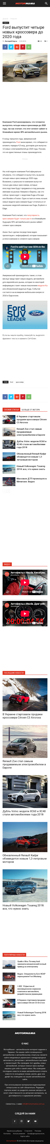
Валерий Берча (11, 41)
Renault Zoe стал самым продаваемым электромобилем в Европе (31, 432)
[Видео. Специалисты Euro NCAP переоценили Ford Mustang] (9, 977)
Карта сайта (25, 1136)
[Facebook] (14, 1121)
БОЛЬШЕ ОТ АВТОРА (31, 410)
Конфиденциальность (36, 1133)
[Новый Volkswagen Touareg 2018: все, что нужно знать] (9, 469)
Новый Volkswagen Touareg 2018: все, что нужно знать (23, 907)
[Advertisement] (25, 11)
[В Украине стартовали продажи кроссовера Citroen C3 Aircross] (9, 419)
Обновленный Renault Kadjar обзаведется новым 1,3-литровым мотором (31, 456)
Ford (18, 142)
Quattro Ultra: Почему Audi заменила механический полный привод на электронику (31, 964)
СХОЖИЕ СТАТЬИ (11, 410)
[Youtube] (35, 1121)
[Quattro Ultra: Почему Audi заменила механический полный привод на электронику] (9, 964)
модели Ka (42, 285)
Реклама (38, 1131)
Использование (19, 1133)
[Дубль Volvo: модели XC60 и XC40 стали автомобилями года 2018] (9, 444)
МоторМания (11, 1141)
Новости (13, 19)
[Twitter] (28, 1121)
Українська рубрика (14, 1131)
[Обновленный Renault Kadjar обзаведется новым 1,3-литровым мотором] (9, 456)
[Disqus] (25, 529)
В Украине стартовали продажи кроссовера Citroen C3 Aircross (32, 419)
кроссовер (20, 382)
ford (11, 382)
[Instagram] (21, 1121)
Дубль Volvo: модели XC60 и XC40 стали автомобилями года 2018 (31, 444)
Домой (5, 19)
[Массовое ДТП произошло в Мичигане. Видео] (9, 481)
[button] (46, 3)
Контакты (7, 1133)
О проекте (28, 1131)
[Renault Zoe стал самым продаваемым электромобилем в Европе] (9, 431)
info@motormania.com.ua (33, 1104)
